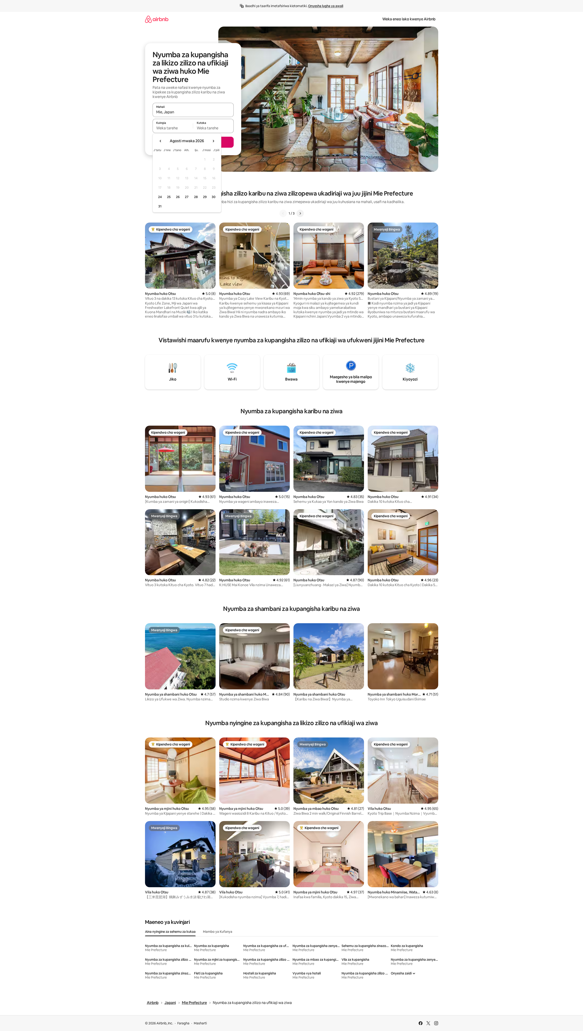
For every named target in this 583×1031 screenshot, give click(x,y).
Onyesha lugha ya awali (325, 6)
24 (160, 197)
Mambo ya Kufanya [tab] (217, 932)
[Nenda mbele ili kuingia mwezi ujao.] (213, 141)
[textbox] (172, 128)
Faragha (183, 1023)
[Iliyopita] (283, 213)
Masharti (200, 1023)
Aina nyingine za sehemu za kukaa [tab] (170, 932)
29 (205, 197)
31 (159, 206)
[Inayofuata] (300, 213)
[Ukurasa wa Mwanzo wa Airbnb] (156, 19)
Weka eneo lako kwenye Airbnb (408, 19)
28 (196, 197)
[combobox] (193, 112)
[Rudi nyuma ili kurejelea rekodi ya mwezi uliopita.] (160, 141)
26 (178, 197)
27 (187, 197)
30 (214, 197)
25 (169, 197)
